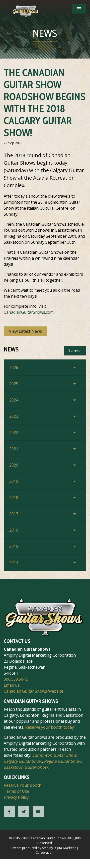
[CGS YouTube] (38, 811)
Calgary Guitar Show (23, 761)
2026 (13, 367)
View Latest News (25, 331)
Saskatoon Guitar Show (26, 767)
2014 (13, 562)
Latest (75, 350)
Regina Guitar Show (62, 761)
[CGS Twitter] (23, 811)
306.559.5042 (16, 679)
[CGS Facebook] (9, 811)
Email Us (12, 685)
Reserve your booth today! (50, 727)
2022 (13, 432)
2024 (13, 400)
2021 (13, 449)
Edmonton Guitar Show (54, 755)
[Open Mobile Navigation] (79, 9)
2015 (13, 546)
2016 (13, 530)
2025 (13, 383)
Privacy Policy (16, 797)
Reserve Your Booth (22, 785)
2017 (13, 514)
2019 (13, 481)
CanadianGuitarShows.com (29, 312)
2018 (13, 497)
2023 (13, 416)
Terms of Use (16, 791)
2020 (13, 465)
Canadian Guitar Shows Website (33, 691)
